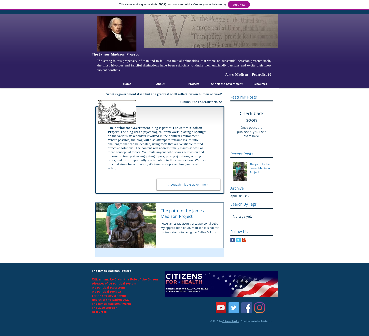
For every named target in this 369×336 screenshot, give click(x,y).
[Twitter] (234, 307)
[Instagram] (259, 307)
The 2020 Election (104, 308)
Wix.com (267, 321)
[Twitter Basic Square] (238, 240)
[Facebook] (246, 307)
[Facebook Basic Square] (232, 240)
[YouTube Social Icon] (221, 307)
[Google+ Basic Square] (244, 240)
